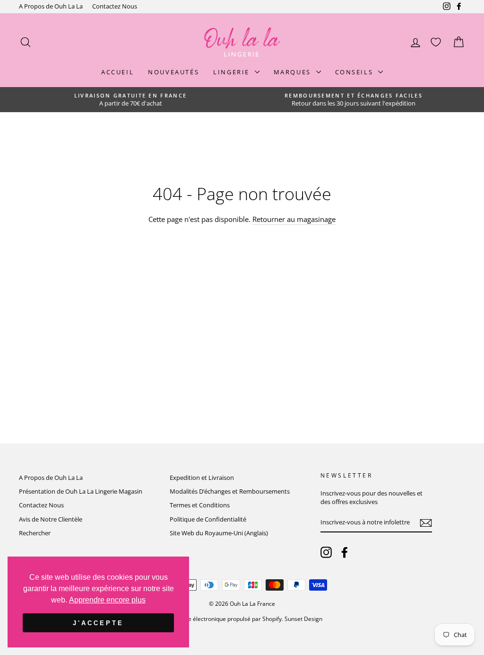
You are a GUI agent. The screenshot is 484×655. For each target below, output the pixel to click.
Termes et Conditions (200, 505)
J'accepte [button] (98, 623)
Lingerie (232, 72)
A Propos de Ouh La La (51, 6)
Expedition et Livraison (202, 477)
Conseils (355, 72)
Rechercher (35, 533)
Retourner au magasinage (294, 219)
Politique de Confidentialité (208, 519)
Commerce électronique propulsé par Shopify (222, 619)
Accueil (117, 72)
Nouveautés (173, 72)
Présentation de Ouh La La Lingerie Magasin (80, 491)
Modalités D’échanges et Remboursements (230, 491)
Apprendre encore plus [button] (107, 600)
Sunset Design (303, 619)
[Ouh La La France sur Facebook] (344, 552)
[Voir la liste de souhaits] (435, 42)
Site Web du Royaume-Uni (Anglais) (219, 533)
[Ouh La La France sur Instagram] (326, 552)
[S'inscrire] (426, 523)
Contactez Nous (114, 6)
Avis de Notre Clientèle (50, 519)
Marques (294, 72)
